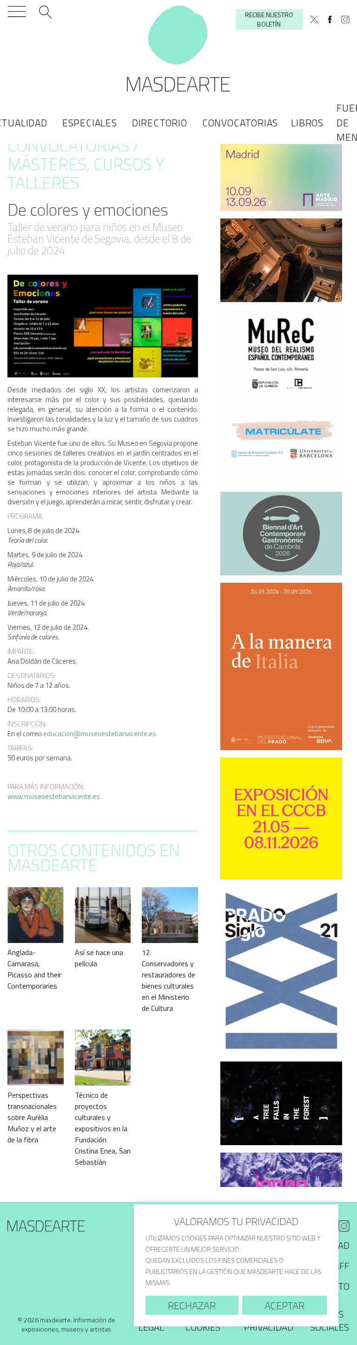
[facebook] (330, 19)
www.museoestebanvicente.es (53, 796)
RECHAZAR (192, 1305)
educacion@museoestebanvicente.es (99, 733)
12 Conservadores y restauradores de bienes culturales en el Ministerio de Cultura (168, 980)
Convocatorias (240, 122)
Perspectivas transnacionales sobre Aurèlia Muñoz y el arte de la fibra (32, 1117)
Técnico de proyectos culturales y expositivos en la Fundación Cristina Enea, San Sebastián (103, 1128)
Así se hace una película (99, 958)
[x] (314, 19)
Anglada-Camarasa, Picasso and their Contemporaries (34, 969)
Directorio (159, 122)
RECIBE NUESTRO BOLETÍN (269, 19)
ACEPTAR (284, 1305)
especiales (89, 122)
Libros (307, 122)
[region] (236, 1265)
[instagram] (345, 19)
